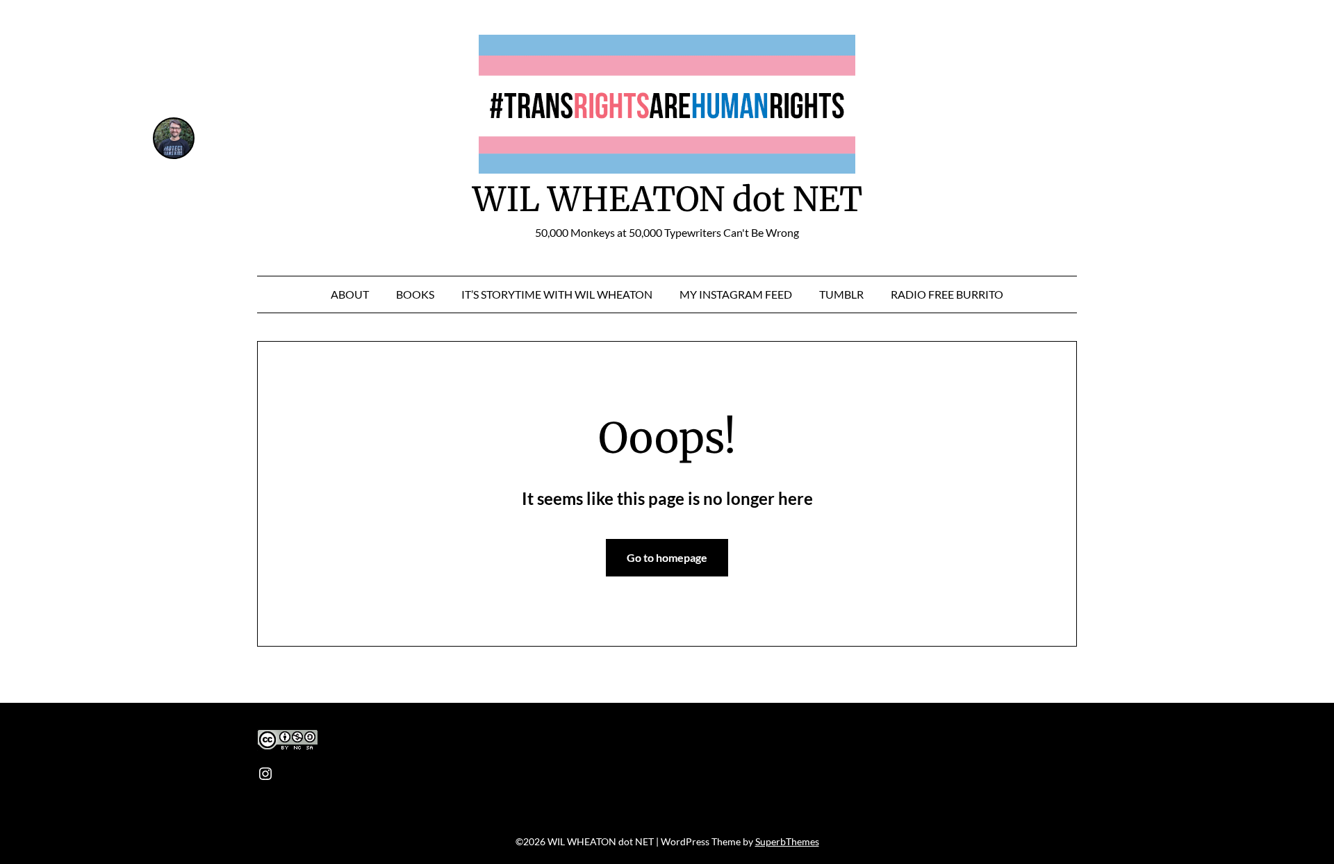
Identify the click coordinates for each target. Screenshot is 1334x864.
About (350, 294)
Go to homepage (667, 557)
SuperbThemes (787, 841)
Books (415, 294)
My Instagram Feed (736, 294)
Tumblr (841, 294)
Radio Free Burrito (947, 294)
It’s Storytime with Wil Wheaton (556, 294)
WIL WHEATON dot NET (667, 199)
